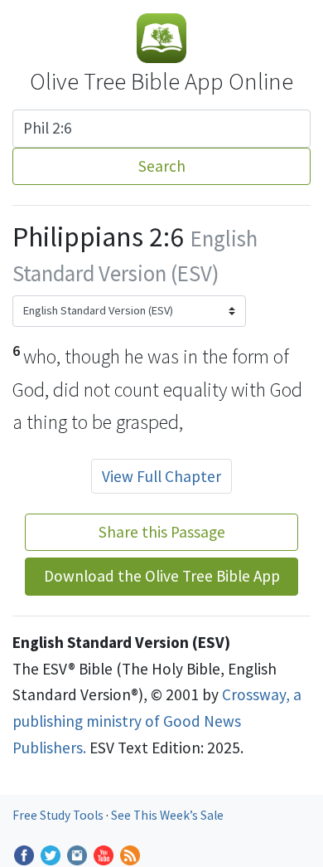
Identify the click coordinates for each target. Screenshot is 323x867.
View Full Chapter (161, 476)
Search (162, 166)
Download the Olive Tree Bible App (162, 576)
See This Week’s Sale (167, 815)
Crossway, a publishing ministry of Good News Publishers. (156, 720)
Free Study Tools (59, 815)
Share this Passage (162, 532)
